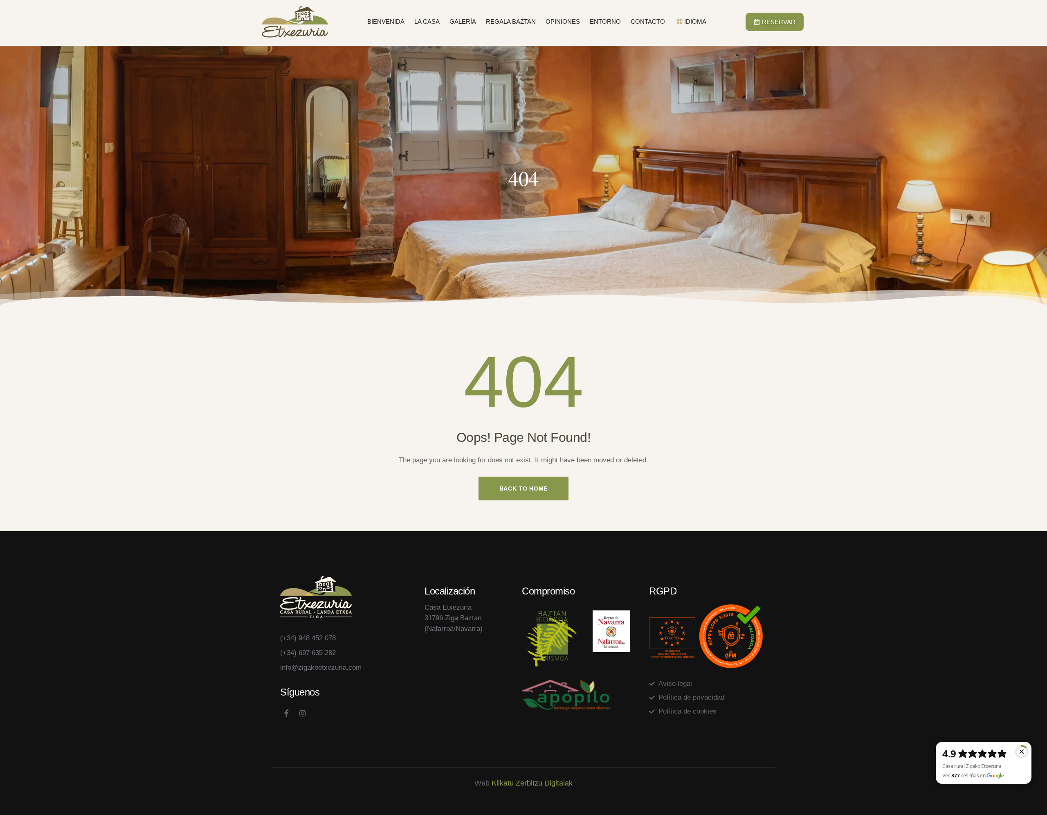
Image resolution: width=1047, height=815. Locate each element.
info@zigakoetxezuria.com (321, 667)
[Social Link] (286, 713)
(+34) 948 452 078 (308, 638)
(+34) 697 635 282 (308, 653)
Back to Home (523, 488)
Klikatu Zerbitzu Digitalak (532, 783)
